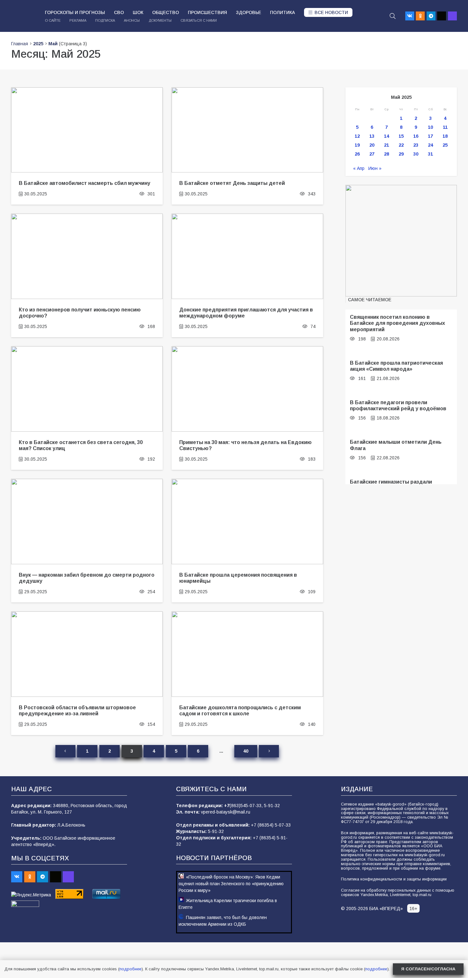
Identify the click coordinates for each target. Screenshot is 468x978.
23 (415, 145)
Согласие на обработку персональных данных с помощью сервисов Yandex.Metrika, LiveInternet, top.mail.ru (397, 892)
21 (386, 145)
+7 (227, 805)
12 (357, 136)
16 (415, 136)
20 (371, 145)
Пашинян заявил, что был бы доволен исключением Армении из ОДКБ (223, 921)
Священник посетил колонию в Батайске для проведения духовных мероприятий (397, 323)
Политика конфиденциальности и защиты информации (394, 879)
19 (357, 145)
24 (430, 145)
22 (401, 145)
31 (430, 154)
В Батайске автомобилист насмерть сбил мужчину (84, 183)
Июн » (374, 168)
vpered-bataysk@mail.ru (225, 811)
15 (401, 136)
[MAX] (452, 15)
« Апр (359, 168)
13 (371, 136)
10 (430, 127)
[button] (392, 16)
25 (445, 145)
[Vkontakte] (409, 15)
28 (386, 154)
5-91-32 (272, 805)
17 (430, 136)
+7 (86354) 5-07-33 (271, 825)
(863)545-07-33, (247, 805)
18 (445, 136)
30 (415, 154)
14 (386, 136)
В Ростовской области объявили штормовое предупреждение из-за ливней (77, 710)
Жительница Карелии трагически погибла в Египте (228, 904)
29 (401, 154)
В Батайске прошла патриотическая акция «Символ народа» (396, 366)
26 (357, 154)
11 (445, 127)
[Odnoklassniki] (420, 15)
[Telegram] (431, 15)
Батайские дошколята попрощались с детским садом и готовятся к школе (240, 710)
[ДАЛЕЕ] (269, 751)
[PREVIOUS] (65, 751)
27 (371, 154)
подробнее (130, 969)
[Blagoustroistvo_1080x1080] (401, 240)
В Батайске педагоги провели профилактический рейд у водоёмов (398, 405)
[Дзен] (441, 15)
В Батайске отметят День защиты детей (232, 183)
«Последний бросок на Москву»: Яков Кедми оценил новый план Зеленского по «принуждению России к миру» (231, 883)
